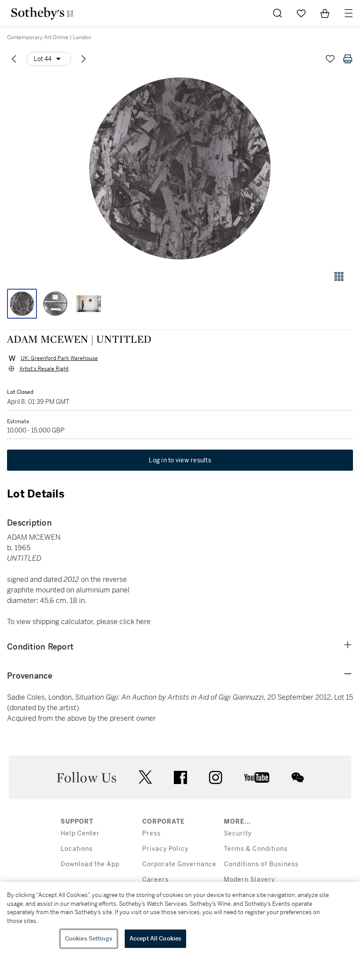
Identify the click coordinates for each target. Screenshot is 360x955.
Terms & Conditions (256, 849)
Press (151, 833)
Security (238, 833)
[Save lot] (330, 59)
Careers (155, 879)
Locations (77, 849)
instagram (215, 777)
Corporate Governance (179, 864)
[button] (180, 168)
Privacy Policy (165, 849)
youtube (257, 777)
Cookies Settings (88, 938)
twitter (145, 777)
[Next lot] (83, 59)
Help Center (80, 833)
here (143, 621)
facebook (180, 777)
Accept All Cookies (155, 938)
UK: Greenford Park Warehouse (59, 358)
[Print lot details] (348, 59)
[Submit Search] (277, 13)
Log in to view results (180, 460)
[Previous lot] (14, 59)
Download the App (90, 864)
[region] (180, 918)
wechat (298, 777)
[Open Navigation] (348, 13)
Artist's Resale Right (43, 368)
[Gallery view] (339, 276)
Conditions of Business (261, 864)
